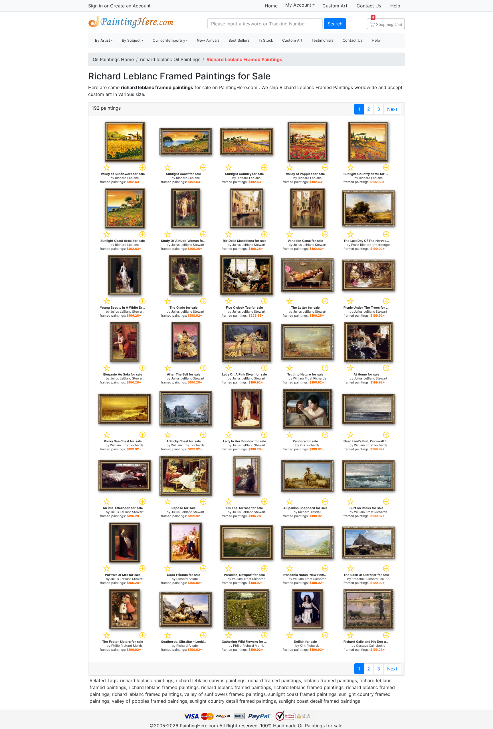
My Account (298, 4)
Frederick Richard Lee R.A (370, 579)
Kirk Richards (310, 445)
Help (395, 6)
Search (335, 24)
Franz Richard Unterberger (370, 245)
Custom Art (334, 6)
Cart (387, 23)
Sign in (95, 6)
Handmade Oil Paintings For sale (131, 23)
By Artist (102, 40)
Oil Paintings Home (113, 59)
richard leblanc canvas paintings (210, 680)
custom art (100, 94)
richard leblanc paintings (146, 680)
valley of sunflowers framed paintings (225, 694)
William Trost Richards (309, 378)
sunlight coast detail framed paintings (319, 701)
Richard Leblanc (127, 178)
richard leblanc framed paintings (164, 687)
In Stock (266, 40)
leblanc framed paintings (330, 680)
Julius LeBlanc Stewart (187, 245)
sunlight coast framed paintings (302, 694)
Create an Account (130, 6)
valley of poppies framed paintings (149, 701)
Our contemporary (169, 40)
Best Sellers (239, 40)
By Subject (131, 40)
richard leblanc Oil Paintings (170, 59)
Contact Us (369, 6)
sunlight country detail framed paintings (233, 701)
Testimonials (323, 40)
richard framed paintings (274, 680)
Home (271, 6)
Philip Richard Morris (127, 646)
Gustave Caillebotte (370, 646)
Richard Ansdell (309, 512)
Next (392, 109)
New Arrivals (208, 40)
